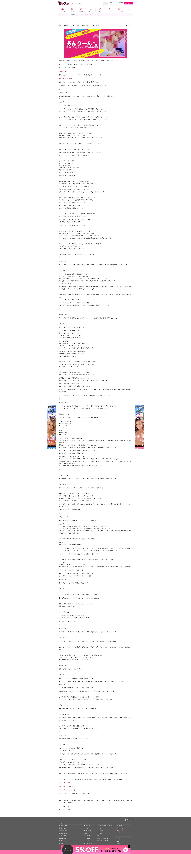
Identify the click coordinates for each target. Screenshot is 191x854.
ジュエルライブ (87, 838)
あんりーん (89, 61)
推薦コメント (99, 835)
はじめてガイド (118, 843)
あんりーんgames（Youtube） (67, 790)
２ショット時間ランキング (63, 830)
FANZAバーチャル (87, 830)
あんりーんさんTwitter (65, 783)
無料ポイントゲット (119, 828)
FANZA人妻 (86, 828)
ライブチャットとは (119, 827)
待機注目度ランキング (63, 833)
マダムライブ (86, 840)
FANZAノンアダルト (87, 827)
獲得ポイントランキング (63, 825)
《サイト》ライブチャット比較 (102, 838)
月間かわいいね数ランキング (64, 838)
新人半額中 (61, 840)
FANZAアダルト (87, 825)
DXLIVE (85, 836)
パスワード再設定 (100, 830)
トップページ (61, 14)
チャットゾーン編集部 (70, 14)
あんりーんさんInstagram (66, 786)
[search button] (105, 3)
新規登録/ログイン (128, 3)
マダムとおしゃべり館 (88, 843)
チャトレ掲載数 (120, 2)
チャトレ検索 (99, 833)
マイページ (99, 828)
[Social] (128, 10)
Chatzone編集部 (119, 825)
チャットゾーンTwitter (65, 78)
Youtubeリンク (63, 71)
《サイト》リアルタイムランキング (65, 841)
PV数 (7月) (112, 2)
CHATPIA (85, 833)
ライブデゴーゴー (87, 835)
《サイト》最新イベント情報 (102, 836)
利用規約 (117, 841)
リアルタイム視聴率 (62, 835)
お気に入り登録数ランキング (64, 828)
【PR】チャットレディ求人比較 (102, 840)
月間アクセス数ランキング (63, 836)
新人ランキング (61, 827)
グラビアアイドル (119, 830)
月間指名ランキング (62, 843)
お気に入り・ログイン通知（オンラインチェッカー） (105, 826)
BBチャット (86, 841)
